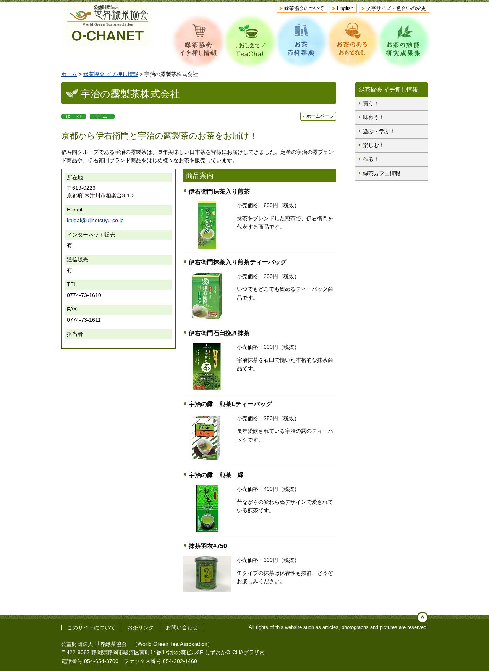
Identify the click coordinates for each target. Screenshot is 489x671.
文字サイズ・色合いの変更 (396, 8)
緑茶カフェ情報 (381, 173)
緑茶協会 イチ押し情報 (110, 74)
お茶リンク (140, 627)
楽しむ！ (373, 145)
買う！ (371, 103)
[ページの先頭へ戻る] (422, 617)
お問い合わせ (182, 627)
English (345, 8)
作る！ (371, 159)
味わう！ (373, 117)
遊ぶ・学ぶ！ (379, 131)
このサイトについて (91, 627)
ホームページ (320, 116)
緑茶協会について (304, 8)
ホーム (69, 74)
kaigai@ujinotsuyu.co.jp (95, 220)
